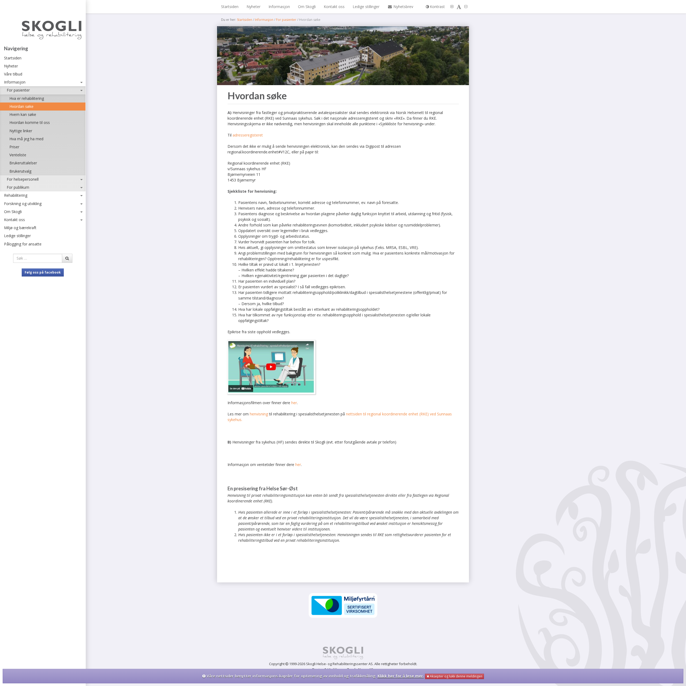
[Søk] (67, 258)
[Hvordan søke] (343, 55)
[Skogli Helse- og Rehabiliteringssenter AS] (42, 24)
